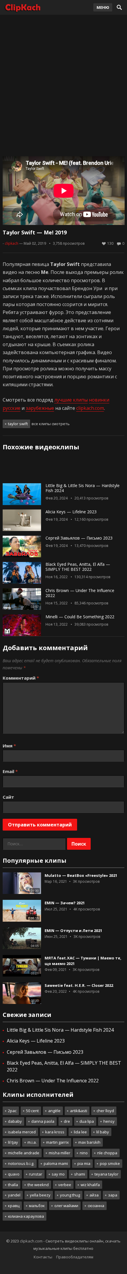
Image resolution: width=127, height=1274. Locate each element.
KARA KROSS (54, 1132)
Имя (9, 746)
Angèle (54, 1110)
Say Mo (58, 1174)
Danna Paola (42, 1121)
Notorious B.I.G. (21, 1163)
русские (11, 408)
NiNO (84, 1152)
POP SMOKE (110, 1163)
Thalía (13, 1184)
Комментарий (21, 678)
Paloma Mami (56, 1163)
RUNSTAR (35, 1174)
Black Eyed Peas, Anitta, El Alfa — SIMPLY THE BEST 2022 (77, 566)
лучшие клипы (71, 400)
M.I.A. (32, 1142)
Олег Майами (66, 1205)
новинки (99, 400)
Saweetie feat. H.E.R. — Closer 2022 (79, 985)
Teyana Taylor (106, 1174)
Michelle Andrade (23, 1152)
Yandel (14, 1195)
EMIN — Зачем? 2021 (65, 902)
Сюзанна (96, 1205)
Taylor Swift (18, 423)
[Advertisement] (63, 84)
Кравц (13, 1205)
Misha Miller (59, 1152)
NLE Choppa (107, 1152)
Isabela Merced (22, 1132)
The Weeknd (38, 1184)
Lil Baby (102, 1132)
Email (10, 771)
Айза (94, 1195)
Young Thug (70, 1195)
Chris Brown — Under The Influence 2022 (79, 593)
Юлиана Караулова (26, 1216)
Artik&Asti (78, 1110)
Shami (79, 1174)
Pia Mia (83, 1163)
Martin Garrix (57, 1142)
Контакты (43, 1257)
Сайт (8, 797)
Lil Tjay (13, 1142)
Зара (112, 1195)
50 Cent (32, 1110)
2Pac (12, 1110)
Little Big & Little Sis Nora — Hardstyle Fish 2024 (82, 488)
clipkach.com (90, 408)
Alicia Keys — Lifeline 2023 (71, 511)
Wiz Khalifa (90, 1184)
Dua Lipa (86, 1121)
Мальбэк (37, 1205)
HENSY (109, 1121)
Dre (67, 1121)
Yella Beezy (40, 1195)
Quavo (13, 1174)
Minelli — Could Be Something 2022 (79, 616)
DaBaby (15, 1121)
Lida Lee (80, 1132)
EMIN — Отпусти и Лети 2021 (73, 930)
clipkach (11, 243)
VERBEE (64, 1184)
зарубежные (40, 408)
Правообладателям (74, 1257)
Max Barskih (89, 1142)
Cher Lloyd (105, 1110)
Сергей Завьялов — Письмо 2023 (79, 538)
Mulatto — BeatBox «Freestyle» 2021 (81, 875)
